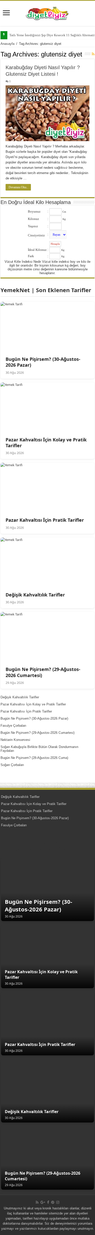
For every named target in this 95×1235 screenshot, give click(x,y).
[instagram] (58, 1202)
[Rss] (37, 1202)
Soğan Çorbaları (12, 765)
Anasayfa (7, 44)
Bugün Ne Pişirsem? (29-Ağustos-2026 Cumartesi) (37, 733)
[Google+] (43, 1202)
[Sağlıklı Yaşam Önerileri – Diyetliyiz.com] (48, 12)
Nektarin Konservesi (15, 740)
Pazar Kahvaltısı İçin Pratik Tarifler (26, 711)
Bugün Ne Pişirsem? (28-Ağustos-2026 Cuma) (34, 758)
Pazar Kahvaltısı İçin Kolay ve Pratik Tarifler (33, 704)
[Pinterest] (53, 1202)
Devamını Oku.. (18, 187)
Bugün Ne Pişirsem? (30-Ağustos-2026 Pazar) (34, 718)
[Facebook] (48, 1202)
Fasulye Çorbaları (13, 725)
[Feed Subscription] (93, 54)
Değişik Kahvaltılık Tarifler (20, 697)
